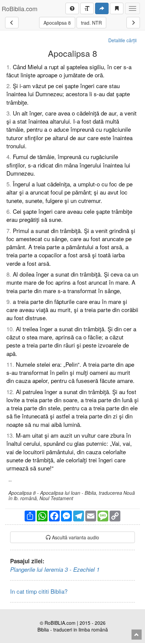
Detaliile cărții (122, 40)
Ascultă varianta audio (75, 537)
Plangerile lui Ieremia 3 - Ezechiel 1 (54, 569)
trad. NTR (91, 22)
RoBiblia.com (19, 8)
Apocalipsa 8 (57, 22)
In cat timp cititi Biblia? (38, 591)
